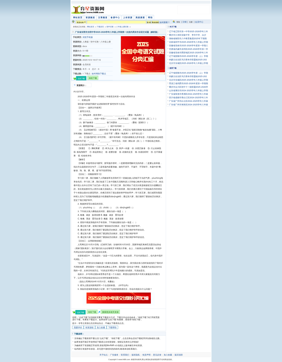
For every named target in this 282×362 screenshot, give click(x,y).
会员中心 (199, 21)
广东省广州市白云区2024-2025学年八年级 (188, 100)
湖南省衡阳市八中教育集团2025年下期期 (188, 38)
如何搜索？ (165, 22)
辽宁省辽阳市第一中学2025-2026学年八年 (188, 31)
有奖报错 (89, 327)
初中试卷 (110, 26)
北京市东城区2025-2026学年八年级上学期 (188, 63)
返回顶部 (178, 354)
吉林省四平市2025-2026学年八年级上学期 (188, 41)
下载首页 (100, 26)
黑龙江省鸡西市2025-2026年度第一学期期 (188, 83)
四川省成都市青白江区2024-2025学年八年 (188, 97)
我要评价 (78, 327)
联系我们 (125, 354)
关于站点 (103, 354)
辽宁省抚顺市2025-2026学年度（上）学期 (188, 55)
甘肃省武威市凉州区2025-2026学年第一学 (188, 48)
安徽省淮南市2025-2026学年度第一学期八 (188, 45)
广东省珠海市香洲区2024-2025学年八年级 (188, 93)
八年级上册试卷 (122, 26)
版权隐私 (136, 354)
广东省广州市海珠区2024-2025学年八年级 (188, 104)
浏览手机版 (88, 37)
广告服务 (114, 354)
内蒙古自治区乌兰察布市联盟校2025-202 (188, 59)
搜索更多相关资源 (110, 311)
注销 (184, 21)
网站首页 (90, 26)
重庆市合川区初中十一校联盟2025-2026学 (188, 86)
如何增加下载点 (99, 73)
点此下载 (81, 78)
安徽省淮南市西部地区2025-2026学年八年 (188, 52)
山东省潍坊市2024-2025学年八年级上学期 (188, 90)
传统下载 (93, 78)
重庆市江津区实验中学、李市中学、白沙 (187, 34)
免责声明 (146, 354)
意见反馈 (157, 354)
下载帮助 (112, 327)
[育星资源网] (88, 9)
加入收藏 (101, 327)
